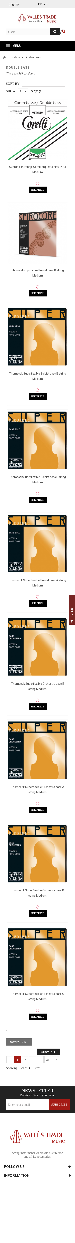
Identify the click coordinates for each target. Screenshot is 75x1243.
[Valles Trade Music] (37, 16)
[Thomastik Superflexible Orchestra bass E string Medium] (37, 647)
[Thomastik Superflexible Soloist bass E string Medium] (37, 440)
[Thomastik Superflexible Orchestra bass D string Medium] (37, 854)
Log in (14, 4)
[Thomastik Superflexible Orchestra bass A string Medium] (37, 750)
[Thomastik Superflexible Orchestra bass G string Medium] (37, 957)
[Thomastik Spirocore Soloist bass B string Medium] (37, 233)
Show (11, 91)
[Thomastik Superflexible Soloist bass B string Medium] (37, 337)
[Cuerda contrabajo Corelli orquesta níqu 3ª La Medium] (37, 130)
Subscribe (59, 1104)
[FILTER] (72, 621)
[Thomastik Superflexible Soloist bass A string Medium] (37, 543)
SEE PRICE (37, 189)
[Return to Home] (4, 57)
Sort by (13, 83)
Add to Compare (38, 184)
